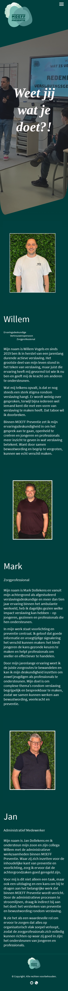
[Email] (31, 982)
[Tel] (36, 982)
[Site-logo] (18, 14)
